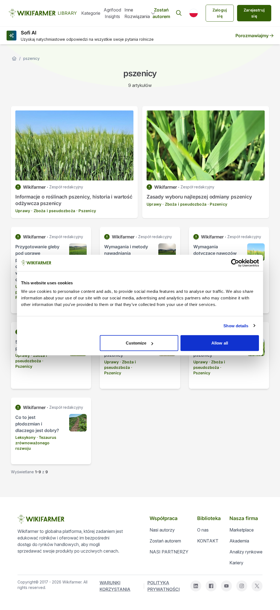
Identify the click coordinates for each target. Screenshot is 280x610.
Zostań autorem (161, 13)
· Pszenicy (86, 210)
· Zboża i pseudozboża (53, 210)
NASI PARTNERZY (169, 551)
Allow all (219, 343)
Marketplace (241, 530)
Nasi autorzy (162, 530)
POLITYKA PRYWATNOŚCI (163, 586)
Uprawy (22, 210)
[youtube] (226, 585)
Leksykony (25, 437)
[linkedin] (195, 585)
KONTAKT (207, 541)
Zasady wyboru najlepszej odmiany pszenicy (199, 197)
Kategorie (90, 13)
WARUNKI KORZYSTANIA (115, 586)
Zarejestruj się (254, 13)
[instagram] (241, 585)
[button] (193, 13)
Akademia (239, 541)
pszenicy (31, 58)
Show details (235, 325)
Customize (136, 343)
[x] (257, 585)
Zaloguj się (219, 13)
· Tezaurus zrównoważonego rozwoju (35, 443)
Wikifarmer (34, 187)
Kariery (236, 562)
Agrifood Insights (112, 13)
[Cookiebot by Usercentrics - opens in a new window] (235, 263)
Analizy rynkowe (245, 551)
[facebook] (211, 585)
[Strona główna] (14, 58)
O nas (203, 530)
